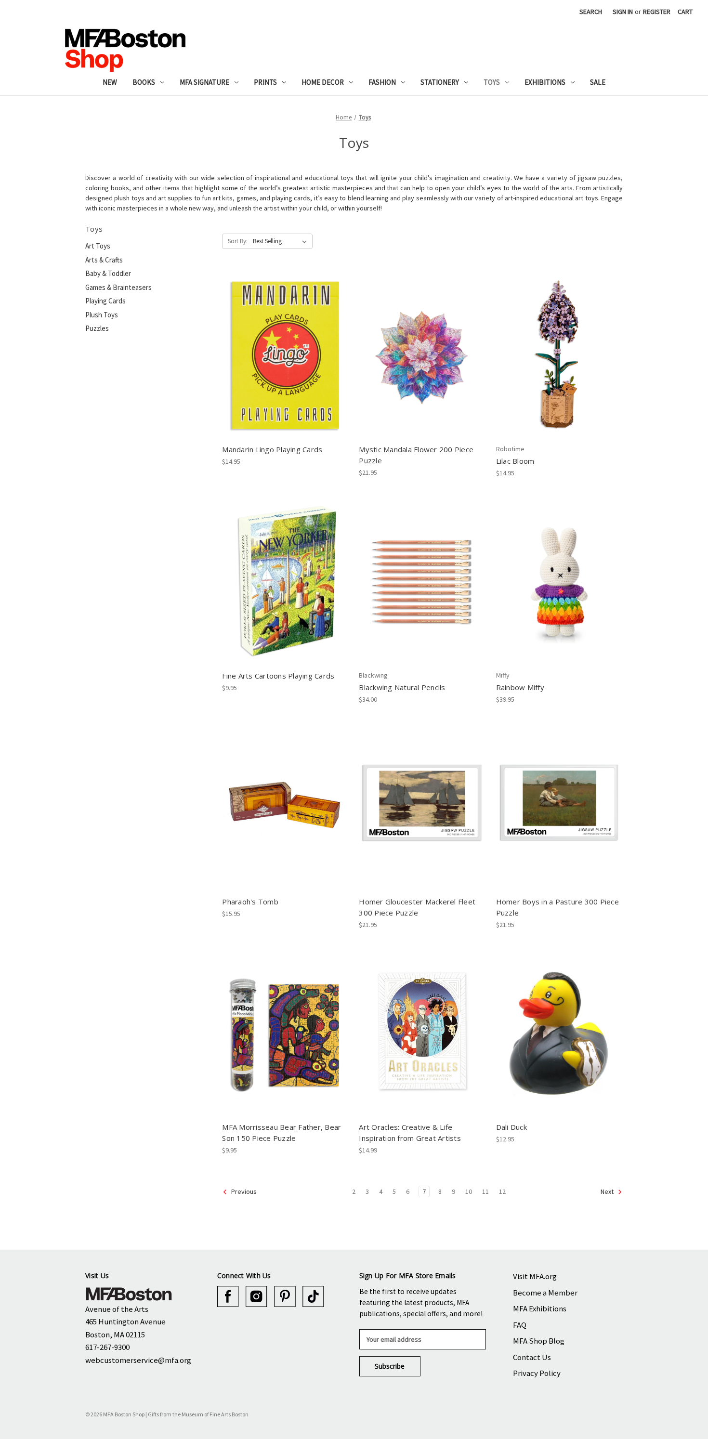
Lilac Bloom (515, 461)
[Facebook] (228, 1297)
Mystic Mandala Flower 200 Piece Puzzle (416, 455)
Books (143, 82)
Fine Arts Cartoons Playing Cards (278, 675)
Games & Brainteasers (118, 287)
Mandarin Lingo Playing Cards (272, 449)
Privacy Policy (537, 1373)
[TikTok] (313, 1297)
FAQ (519, 1325)
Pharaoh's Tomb (250, 901)
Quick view (285, 347)
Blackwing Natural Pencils (402, 687)
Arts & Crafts (104, 259)
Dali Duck (511, 1127)
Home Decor (323, 82)
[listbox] (281, 241)
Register (656, 11)
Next (608, 1191)
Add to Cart (285, 364)
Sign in (623, 11)
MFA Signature (204, 82)
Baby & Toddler (108, 273)
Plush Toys (101, 314)
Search (590, 11)
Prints (265, 82)
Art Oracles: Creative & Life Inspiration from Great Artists (410, 1132)
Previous (243, 1191)
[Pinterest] (285, 1297)
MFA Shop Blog (538, 1340)
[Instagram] (256, 1297)
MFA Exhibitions (539, 1308)
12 (502, 1191)
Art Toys (97, 245)
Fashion (382, 82)
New (110, 82)
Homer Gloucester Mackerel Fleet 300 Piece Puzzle (417, 907)
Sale (597, 82)
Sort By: (238, 241)
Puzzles (97, 328)
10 (468, 1191)
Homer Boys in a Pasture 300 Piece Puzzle (557, 907)
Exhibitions (544, 82)
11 (485, 1191)
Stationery (439, 82)
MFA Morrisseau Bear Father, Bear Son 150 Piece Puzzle (281, 1132)
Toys (492, 82)
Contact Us (532, 1357)
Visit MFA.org (535, 1276)
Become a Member (545, 1292)
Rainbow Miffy (520, 687)
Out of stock (559, 364)
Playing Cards (105, 300)
